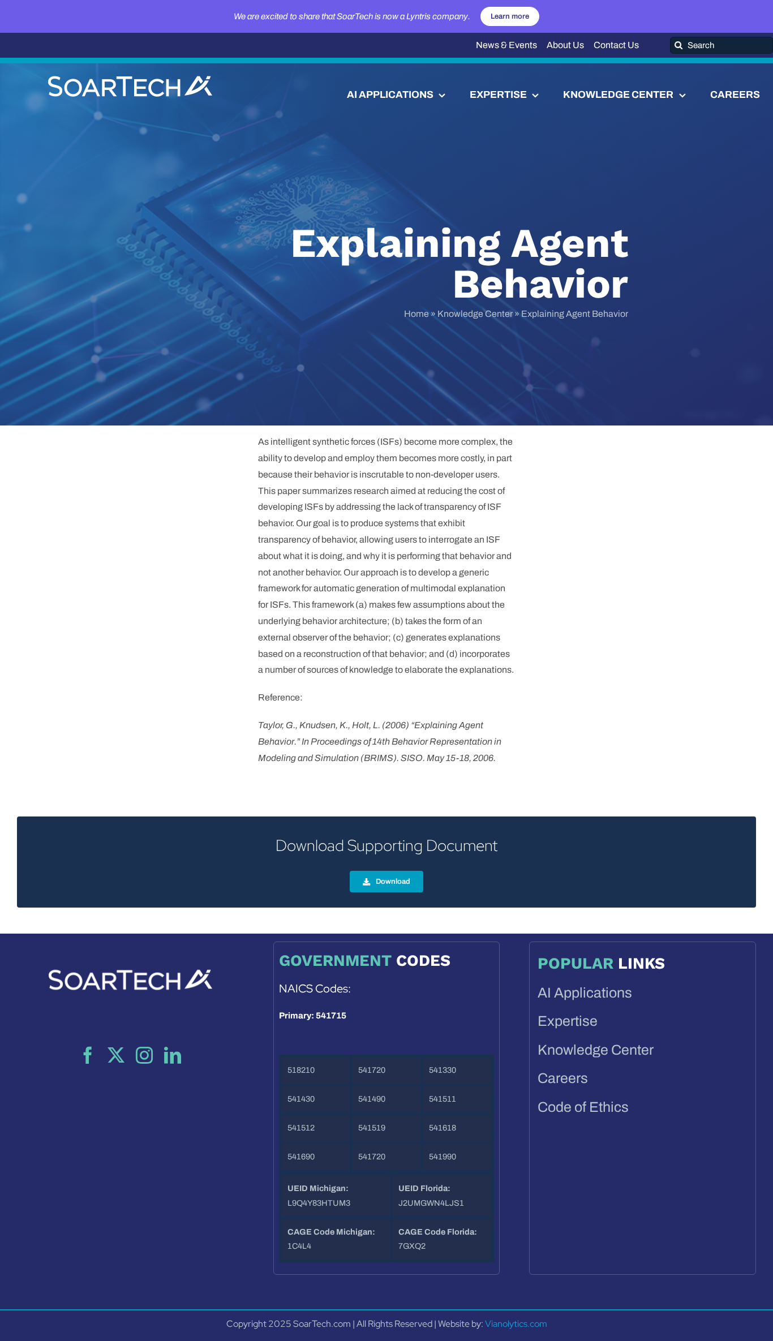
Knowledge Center (475, 314)
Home (416, 314)
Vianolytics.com (516, 1324)
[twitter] (116, 1055)
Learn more (510, 16)
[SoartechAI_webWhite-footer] (130, 954)
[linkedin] (172, 1055)
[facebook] (87, 1055)
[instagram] (144, 1055)
